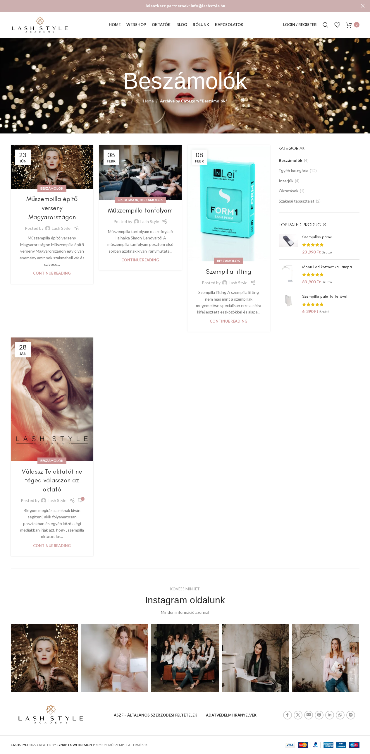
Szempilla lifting (228, 271)
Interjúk (286, 180)
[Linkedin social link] (329, 715)
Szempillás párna (317, 236)
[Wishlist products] (337, 25)
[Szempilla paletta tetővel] (288, 304)
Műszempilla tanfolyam (140, 210)
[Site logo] (40, 24)
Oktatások (128, 200)
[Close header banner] (362, 6)
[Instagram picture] (44, 658)
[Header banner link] (185, 6)
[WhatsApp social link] (340, 715)
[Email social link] (308, 715)
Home (148, 100)
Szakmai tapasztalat (296, 200)
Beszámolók (51, 188)
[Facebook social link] (287, 715)
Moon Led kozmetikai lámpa (327, 266)
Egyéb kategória (293, 170)
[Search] (325, 25)
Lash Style (61, 228)
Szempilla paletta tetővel (324, 296)
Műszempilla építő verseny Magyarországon (52, 208)
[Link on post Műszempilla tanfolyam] (140, 172)
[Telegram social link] (350, 715)
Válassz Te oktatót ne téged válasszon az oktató (52, 480)
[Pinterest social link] (319, 715)
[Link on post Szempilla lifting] (228, 203)
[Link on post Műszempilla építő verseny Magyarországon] (52, 167)
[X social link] (298, 715)
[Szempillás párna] (288, 244)
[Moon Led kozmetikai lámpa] (288, 274)
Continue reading (52, 273)
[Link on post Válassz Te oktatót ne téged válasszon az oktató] (52, 399)
